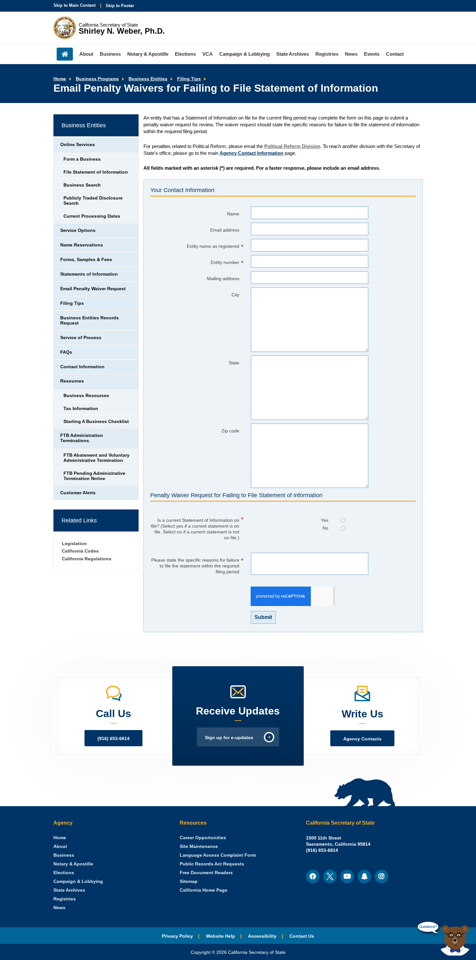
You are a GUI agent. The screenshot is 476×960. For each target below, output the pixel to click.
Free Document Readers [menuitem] (206, 872)
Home (59, 78)
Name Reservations (81, 245)
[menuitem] (59, 837)
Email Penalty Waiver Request (93, 288)
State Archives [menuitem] (292, 53)
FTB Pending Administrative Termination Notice (94, 476)
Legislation (74, 543)
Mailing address (223, 278)
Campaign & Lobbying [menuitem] (244, 53)
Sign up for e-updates (229, 737)
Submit (263, 617)
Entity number (225, 262)
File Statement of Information (95, 172)
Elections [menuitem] (185, 53)
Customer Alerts (78, 492)
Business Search (82, 185)
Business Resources (86, 395)
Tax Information (80, 408)
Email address (224, 230)
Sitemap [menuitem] (189, 881)
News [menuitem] (351, 53)
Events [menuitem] (372, 53)
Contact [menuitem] (395, 53)
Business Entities (148, 78)
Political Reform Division (292, 146)
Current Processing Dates (91, 216)
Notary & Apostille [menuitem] (147, 53)
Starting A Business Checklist (96, 421)
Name (233, 213)
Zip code (230, 431)
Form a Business (82, 159)
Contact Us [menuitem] (301, 936)
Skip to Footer (120, 5)
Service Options (78, 230)
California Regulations (86, 558)
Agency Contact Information (251, 153)
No (325, 528)
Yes (324, 520)
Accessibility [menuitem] (262, 936)
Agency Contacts (362, 739)
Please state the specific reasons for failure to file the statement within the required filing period (195, 566)
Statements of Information (89, 274)
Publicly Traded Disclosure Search (93, 201)
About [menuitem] (86, 53)
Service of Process (80, 337)
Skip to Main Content (74, 5)
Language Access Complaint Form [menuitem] (218, 855)
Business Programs (97, 78)
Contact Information (82, 366)
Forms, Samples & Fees (86, 259)
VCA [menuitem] (207, 53)
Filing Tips (189, 78)
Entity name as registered (213, 246)
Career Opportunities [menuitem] (203, 837)
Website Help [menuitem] (220, 936)
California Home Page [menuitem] (203, 890)
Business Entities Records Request (89, 320)
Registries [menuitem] (326, 53)
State (234, 362)
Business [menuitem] (110, 53)
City (235, 294)
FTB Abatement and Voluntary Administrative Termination (96, 458)
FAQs (66, 352)
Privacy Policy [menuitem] (177, 936)
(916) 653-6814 (113, 738)
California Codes (80, 551)
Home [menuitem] (65, 54)
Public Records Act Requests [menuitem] (212, 864)
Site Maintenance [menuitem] (199, 846)
